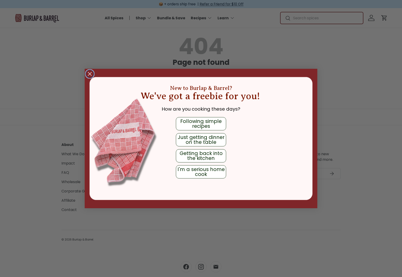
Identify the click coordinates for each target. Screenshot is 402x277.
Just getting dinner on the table (201, 139)
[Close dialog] (90, 74)
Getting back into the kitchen (201, 156)
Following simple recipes (201, 123)
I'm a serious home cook (201, 172)
